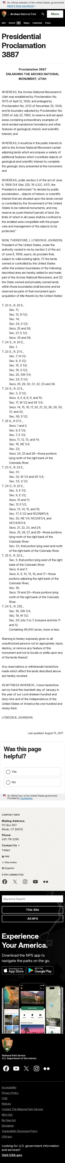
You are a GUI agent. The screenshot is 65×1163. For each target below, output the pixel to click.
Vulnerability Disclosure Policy (20, 1131)
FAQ (6, 856)
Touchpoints (26, 798)
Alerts (14, 23)
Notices (6, 1103)
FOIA (4, 1098)
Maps (27, 23)
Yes (14, 771)
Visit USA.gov (12, 1155)
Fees (48, 23)
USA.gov (7, 1136)
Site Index (10, 862)
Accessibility (9, 1087)
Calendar (37, 23)
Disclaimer (8, 1125)
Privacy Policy (10, 1092)
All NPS (32, 918)
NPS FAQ (7, 1114)
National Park (23, 14)
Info (4, 23)
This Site (32, 910)
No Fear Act (9, 1120)
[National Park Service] (4, 14)
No (14, 782)
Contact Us (10, 845)
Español (9, 868)
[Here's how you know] (32, 4)
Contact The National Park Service (22, 1109)
